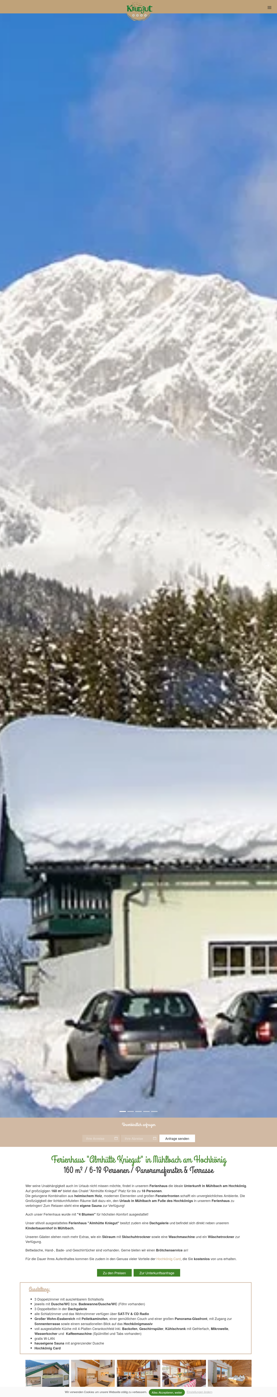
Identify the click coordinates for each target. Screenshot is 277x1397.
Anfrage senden (177, 1138)
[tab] (122, 1111)
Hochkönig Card (168, 1258)
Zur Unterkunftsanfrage (156, 1272)
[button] (269, 7)
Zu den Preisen (114, 1272)
